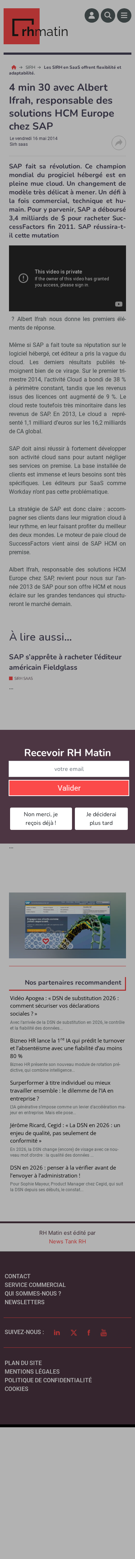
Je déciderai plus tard (101, 818)
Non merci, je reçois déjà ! (41, 818)
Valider (69, 788)
